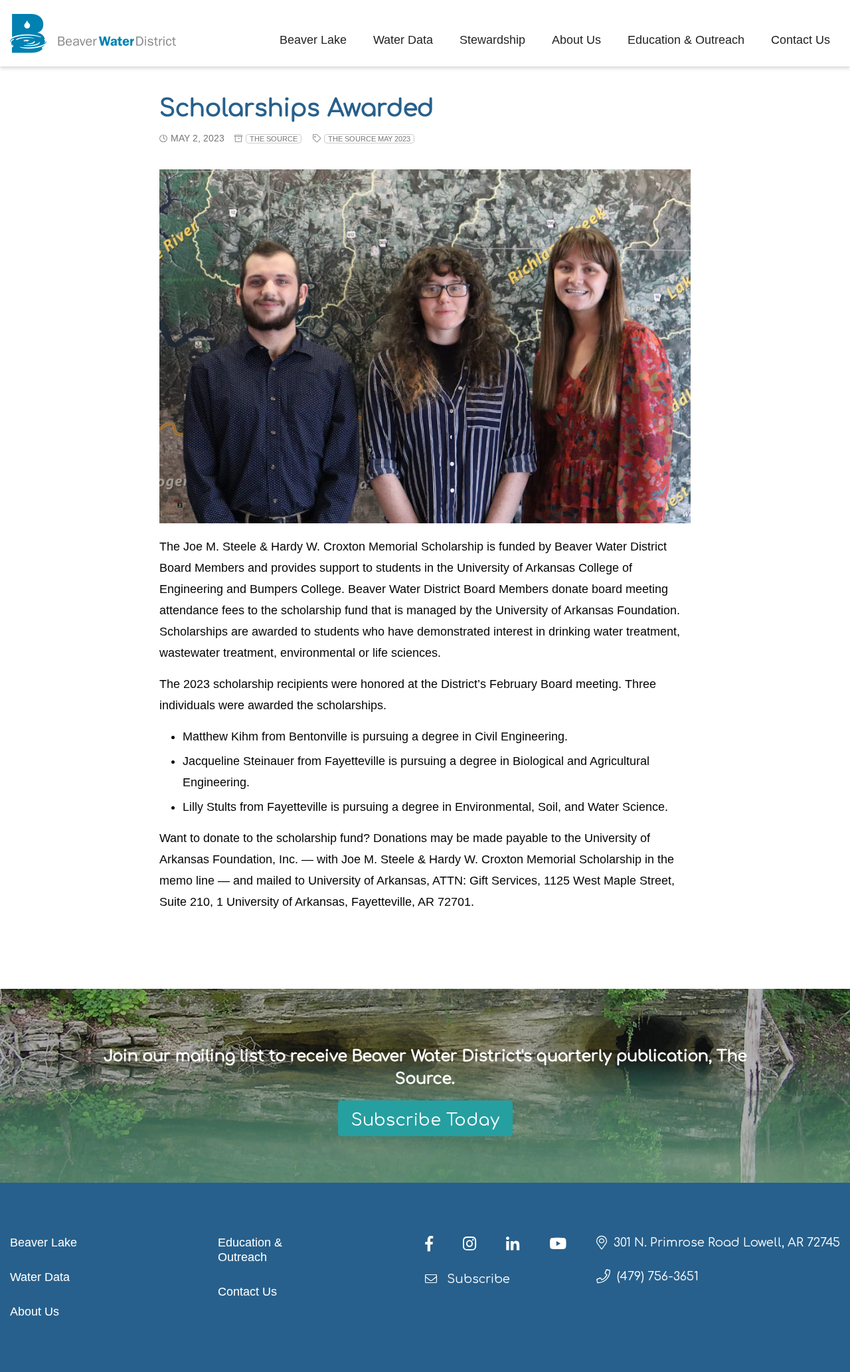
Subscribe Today (425, 1120)
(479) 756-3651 (658, 1276)
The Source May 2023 (369, 139)
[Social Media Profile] (440, 1246)
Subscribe (477, 1279)
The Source (274, 139)
